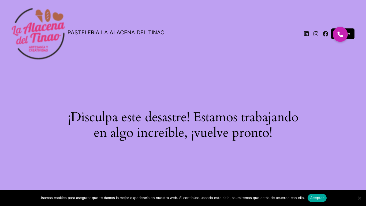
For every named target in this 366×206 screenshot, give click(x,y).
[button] (340, 34)
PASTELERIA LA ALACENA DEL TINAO (116, 32)
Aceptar (317, 198)
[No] (359, 198)
